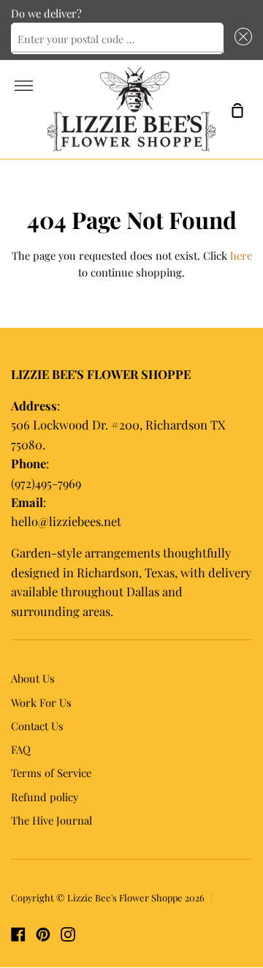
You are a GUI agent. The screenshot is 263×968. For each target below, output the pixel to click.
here (241, 255)
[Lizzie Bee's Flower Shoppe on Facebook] (18, 934)
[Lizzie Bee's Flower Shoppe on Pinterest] (43, 934)
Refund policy (44, 796)
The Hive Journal (51, 820)
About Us (33, 678)
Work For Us (41, 702)
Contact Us (37, 726)
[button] (240, 39)
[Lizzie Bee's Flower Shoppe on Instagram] (68, 934)
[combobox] (117, 39)
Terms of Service (51, 772)
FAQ (21, 749)
